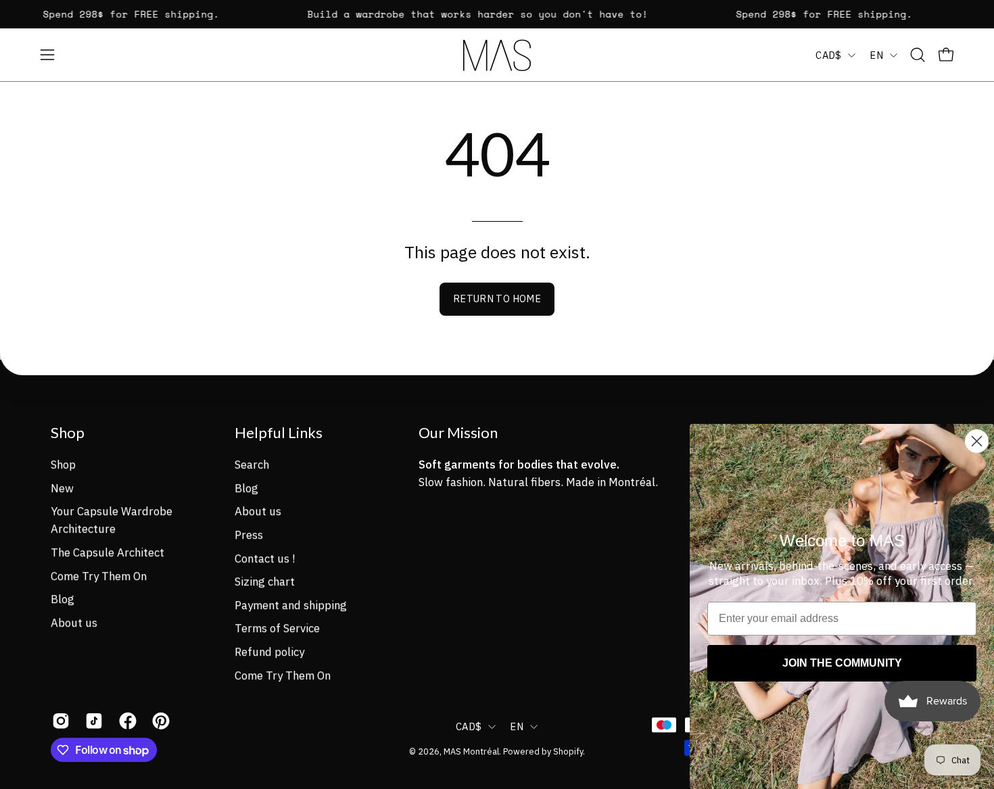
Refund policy (269, 651)
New (62, 487)
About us (74, 622)
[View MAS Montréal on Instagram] (58, 721)
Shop (68, 432)
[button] (917, 55)
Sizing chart (265, 581)
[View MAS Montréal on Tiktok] (91, 721)
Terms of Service (277, 628)
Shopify (568, 751)
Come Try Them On (99, 575)
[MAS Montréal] (497, 55)
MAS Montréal (471, 751)
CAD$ (828, 55)
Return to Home (497, 298)
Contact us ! (265, 557)
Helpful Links (279, 432)
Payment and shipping (291, 604)
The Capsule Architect (107, 552)
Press (249, 534)
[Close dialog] (977, 441)
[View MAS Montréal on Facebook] (125, 721)
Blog (62, 599)
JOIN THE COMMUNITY (842, 663)
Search (252, 464)
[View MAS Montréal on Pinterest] (158, 721)
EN (876, 55)
